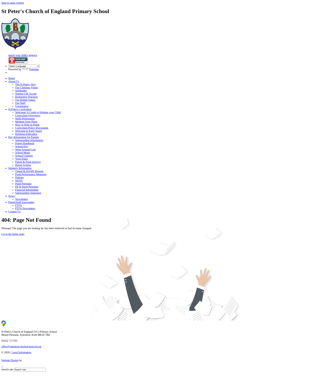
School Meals (22, 152)
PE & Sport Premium (26, 186)
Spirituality (21, 90)
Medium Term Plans (26, 121)
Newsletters (21, 199)
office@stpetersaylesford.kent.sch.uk (21, 346)
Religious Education (26, 134)
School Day (21, 146)
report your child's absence (22, 55)
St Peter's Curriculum (19, 109)
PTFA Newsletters (25, 208)
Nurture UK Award (25, 93)
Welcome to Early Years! (28, 130)
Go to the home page (12, 234)
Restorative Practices (26, 96)
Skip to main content (12, 2)
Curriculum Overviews (27, 115)
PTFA (18, 205)
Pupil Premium (23, 183)
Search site (7, 369)
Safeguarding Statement (28, 192)
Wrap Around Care (25, 149)
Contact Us (14, 211)
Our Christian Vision (26, 87)
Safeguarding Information (29, 140)
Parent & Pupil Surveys (28, 161)
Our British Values (25, 99)
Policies (19, 177)
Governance (21, 106)
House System (23, 165)
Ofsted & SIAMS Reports (29, 171)
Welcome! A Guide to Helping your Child (38, 112)
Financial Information (27, 189)
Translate (34, 69)
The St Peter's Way (25, 84)
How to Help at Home (27, 124)
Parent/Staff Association (21, 202)
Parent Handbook (24, 143)
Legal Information (21, 352)
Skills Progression (25, 118)
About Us (13, 81)
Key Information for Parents (23, 137)
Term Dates (21, 158)
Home (11, 78)
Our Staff (20, 103)
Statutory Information (20, 168)
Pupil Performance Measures (30, 174)
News (11, 196)
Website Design (9, 360)
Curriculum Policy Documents (31, 127)
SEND (19, 180)
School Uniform (24, 155)
